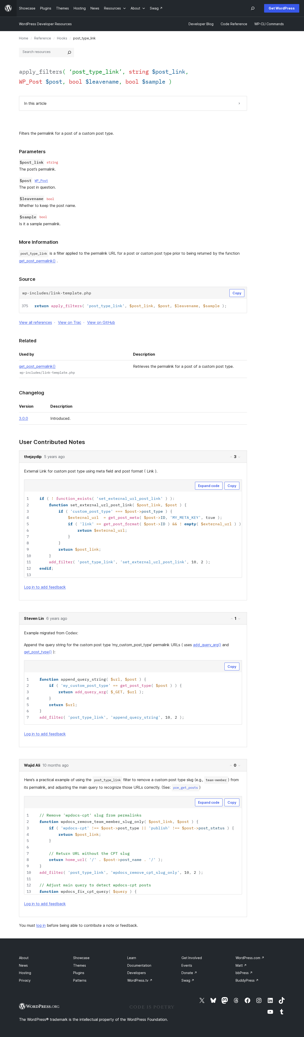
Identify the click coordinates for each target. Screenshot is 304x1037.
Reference (42, 38)
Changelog (31, 393)
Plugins (78, 973)
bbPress (244, 973)
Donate (189, 973)
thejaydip (33, 456)
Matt (241, 965)
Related (27, 341)
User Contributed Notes (52, 442)
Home (23, 38)
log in (41, 925)
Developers (136, 973)
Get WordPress (282, 8)
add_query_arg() (207, 644)
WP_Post (41, 180)
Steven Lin (34, 618)
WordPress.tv (139, 980)
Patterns (79, 980)
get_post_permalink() (37, 260)
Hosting (25, 973)
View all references (35, 322)
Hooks (62, 38)
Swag (187, 980)
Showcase (81, 958)
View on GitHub (101, 322)
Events (186, 965)
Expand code (208, 486)
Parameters (32, 151)
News (23, 965)
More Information (38, 242)
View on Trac (69, 322)
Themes (79, 965)
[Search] (69, 52)
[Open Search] (252, 8)
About (23, 958)
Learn (131, 958)
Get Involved (191, 958)
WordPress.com (250, 958)
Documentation (139, 965)
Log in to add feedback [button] (45, 587)
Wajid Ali (32, 765)
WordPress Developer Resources (45, 24)
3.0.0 (23, 418)
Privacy (25, 980)
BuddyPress (247, 980)
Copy (237, 293)
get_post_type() (38, 652)
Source (27, 279)
